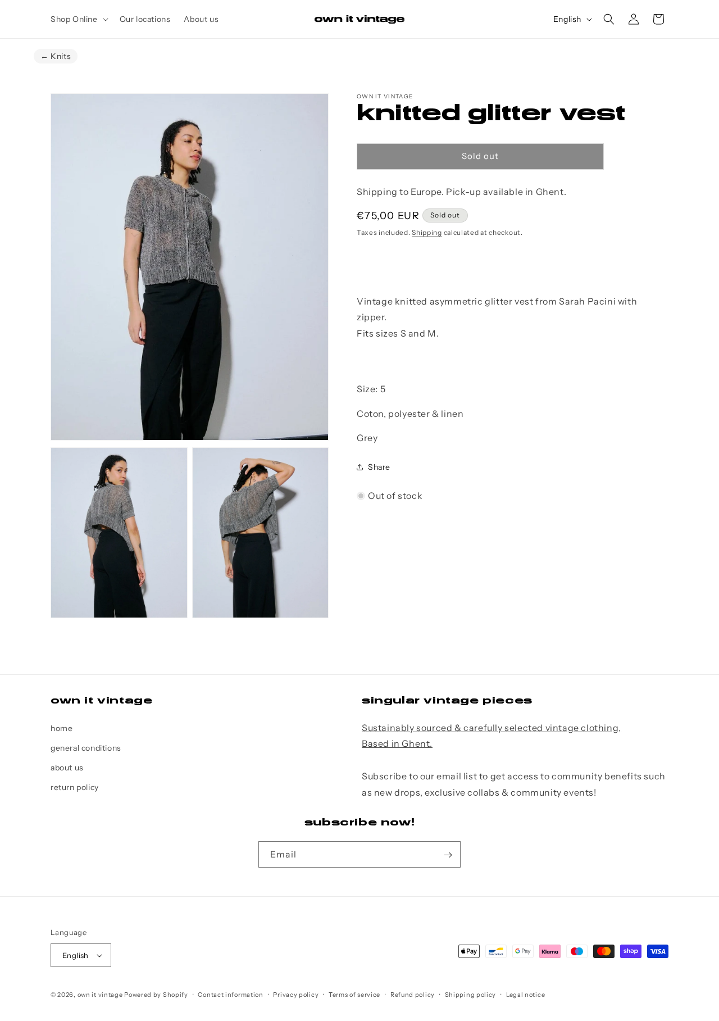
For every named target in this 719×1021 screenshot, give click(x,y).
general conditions (86, 748)
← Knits (55, 56)
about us (67, 768)
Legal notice (525, 995)
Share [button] (379, 467)
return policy (75, 787)
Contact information (230, 995)
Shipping (427, 232)
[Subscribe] (447, 855)
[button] (78, 19)
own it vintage (100, 995)
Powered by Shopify (156, 995)
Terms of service (354, 995)
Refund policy (412, 995)
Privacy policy (295, 995)
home (61, 728)
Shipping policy (471, 995)
